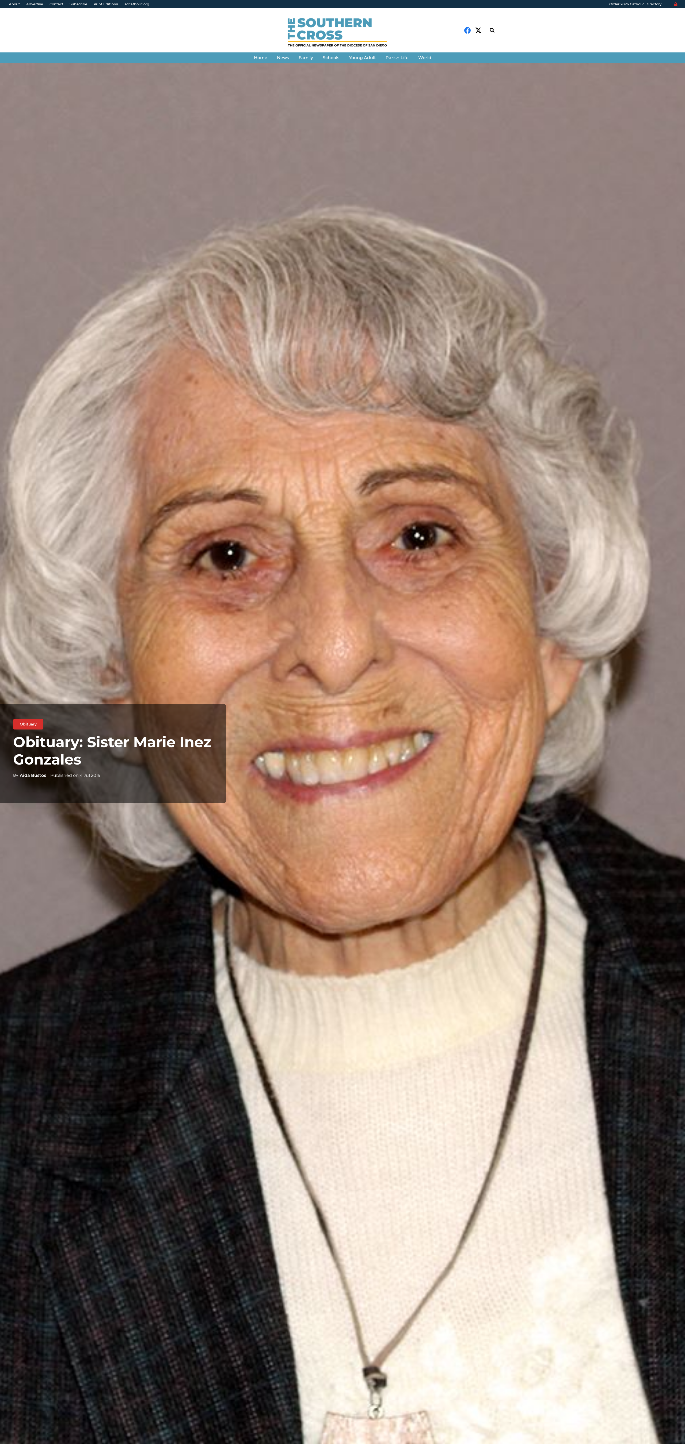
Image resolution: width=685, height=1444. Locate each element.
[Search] (492, 30)
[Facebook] (467, 30)
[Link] (342, 33)
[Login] (675, 4)
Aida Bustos (33, 775)
